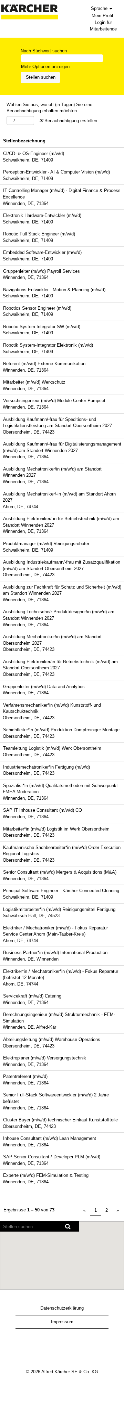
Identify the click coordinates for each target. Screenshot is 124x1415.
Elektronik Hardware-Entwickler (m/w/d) (42, 215)
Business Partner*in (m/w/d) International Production (55, 952)
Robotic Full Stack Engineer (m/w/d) (39, 233)
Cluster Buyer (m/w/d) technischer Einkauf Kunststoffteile (60, 1119)
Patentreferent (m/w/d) (25, 1076)
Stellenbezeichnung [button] (24, 140)
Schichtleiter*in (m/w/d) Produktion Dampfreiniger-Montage (61, 729)
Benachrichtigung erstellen (70, 120)
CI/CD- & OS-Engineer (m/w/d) (33, 153)
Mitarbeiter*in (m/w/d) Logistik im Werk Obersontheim (56, 829)
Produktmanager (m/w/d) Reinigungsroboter (46, 543)
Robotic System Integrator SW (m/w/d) (41, 326)
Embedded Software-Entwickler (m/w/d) (42, 252)
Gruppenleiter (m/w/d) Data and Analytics (44, 686)
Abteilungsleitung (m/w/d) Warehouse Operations (51, 1039)
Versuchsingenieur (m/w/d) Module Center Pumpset (54, 400)
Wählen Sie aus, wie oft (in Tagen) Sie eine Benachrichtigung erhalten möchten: (49, 108)
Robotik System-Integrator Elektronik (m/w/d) (48, 345)
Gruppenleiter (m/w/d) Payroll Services (41, 271)
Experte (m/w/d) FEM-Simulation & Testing (46, 1175)
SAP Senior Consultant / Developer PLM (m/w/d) (51, 1156)
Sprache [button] (100, 8)
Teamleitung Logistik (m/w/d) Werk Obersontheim (52, 748)
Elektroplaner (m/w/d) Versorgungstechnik (44, 1057)
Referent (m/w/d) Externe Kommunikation (44, 363)
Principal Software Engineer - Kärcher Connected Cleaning (61, 890)
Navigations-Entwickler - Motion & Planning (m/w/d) (54, 289)
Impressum (62, 1321)
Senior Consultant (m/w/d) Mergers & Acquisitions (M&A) (59, 872)
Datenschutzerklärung (62, 1308)
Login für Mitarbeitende (103, 25)
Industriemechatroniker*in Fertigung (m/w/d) (46, 767)
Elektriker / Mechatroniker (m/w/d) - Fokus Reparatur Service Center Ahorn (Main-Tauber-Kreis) (55, 931)
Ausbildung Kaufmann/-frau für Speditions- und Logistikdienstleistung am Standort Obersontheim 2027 (57, 422)
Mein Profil (102, 15)
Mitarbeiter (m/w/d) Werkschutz (34, 382)
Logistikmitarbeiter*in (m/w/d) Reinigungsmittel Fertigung (59, 909)
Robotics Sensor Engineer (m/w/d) (37, 308)
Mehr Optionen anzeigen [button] (45, 66)
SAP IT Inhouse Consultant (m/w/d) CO (42, 810)
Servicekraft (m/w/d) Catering (32, 996)
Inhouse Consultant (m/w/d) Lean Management (49, 1138)
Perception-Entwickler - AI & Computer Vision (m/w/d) (56, 172)
